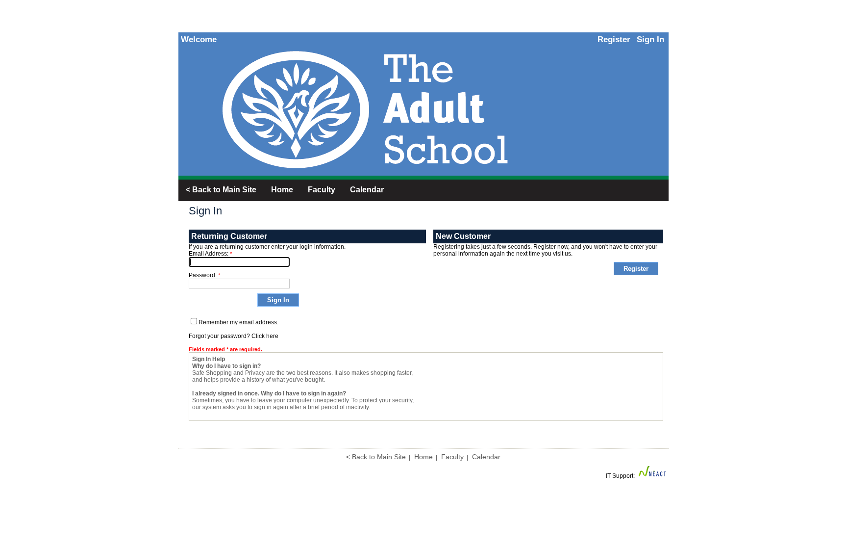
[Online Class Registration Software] (652, 475)
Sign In (650, 39)
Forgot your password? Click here (233, 336)
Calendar (486, 457)
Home (423, 457)
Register (614, 39)
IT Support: (620, 475)
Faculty (452, 457)
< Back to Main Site (376, 457)
